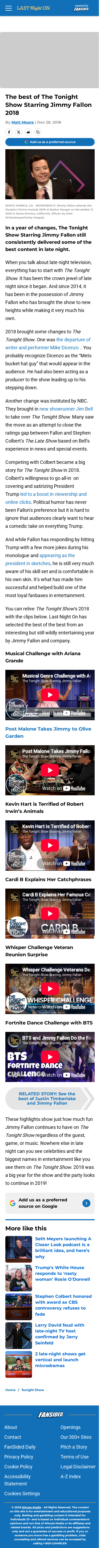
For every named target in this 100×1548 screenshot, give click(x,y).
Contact (12, 1437)
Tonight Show (32, 1390)
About (10, 1427)
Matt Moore (22, 122)
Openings (71, 1427)
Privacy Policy (18, 1457)
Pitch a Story (74, 1447)
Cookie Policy (18, 1466)
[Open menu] (8, 8)
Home (10, 1390)
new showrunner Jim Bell (65, 409)
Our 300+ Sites (76, 1437)
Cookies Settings (22, 1493)
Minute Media (31, 1507)
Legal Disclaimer (78, 1466)
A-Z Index (71, 1476)
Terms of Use (75, 1457)
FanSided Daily (20, 1447)
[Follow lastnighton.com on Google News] (86, 1203)
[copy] (38, 132)
